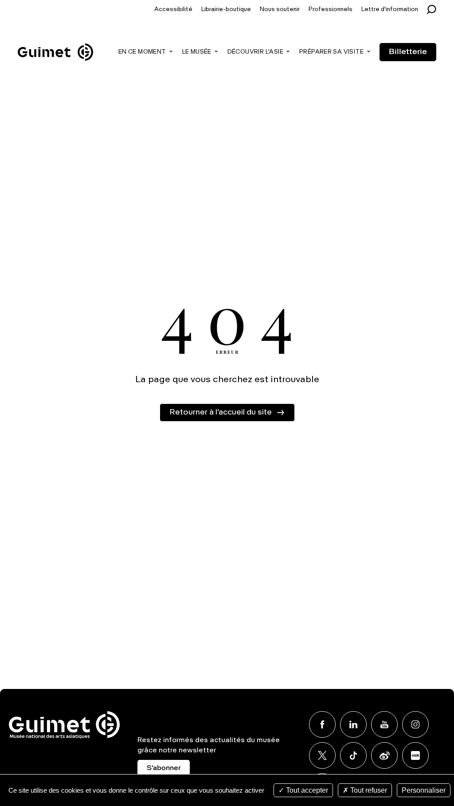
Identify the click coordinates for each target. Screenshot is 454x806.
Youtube (384, 724)
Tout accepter (306, 790)
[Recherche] (434, 9)
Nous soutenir (280, 9)
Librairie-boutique (226, 9)
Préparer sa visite (331, 52)
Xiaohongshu (415, 755)
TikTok (353, 755)
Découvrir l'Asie (255, 52)
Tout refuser (367, 790)
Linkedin (353, 724)
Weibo (384, 755)
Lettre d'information (389, 9)
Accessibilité (173, 9)
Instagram (415, 724)
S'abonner (163, 768)
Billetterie (408, 51)
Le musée (196, 52)
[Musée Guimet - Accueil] (55, 45)
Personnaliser (424, 790)
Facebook (322, 724)
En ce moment (142, 52)
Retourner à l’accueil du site (220, 412)
